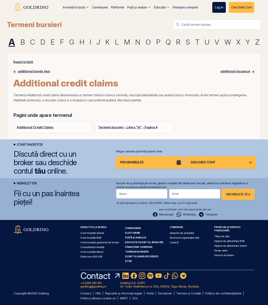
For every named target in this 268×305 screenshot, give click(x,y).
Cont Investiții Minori (92, 251)
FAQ (98, 293)
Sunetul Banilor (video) (141, 256)
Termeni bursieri (34, 24)
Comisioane (100, 7)
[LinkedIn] (125, 276)
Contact (85, 293)
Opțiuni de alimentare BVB (229, 241)
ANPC (124, 298)
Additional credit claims (43, 95)
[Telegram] (183, 276)
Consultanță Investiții (92, 247)
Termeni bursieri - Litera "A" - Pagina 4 (128, 127)
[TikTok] (167, 276)
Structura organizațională (184, 237)
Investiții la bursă (74, 7)
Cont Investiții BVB (90, 237)
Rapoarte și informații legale (123, 293)
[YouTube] (158, 276)
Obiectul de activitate (182, 232)
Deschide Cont (241, 7)
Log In (219, 7)
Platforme (117, 7)
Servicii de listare (224, 255)
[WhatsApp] (175, 276)
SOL (135, 298)
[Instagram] (142, 276)
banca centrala (116, 95)
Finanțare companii (185, 7)
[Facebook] (134, 276)
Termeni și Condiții (188, 293)
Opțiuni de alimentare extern (230, 245)
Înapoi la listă (23, 62)
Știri (128, 261)
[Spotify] (150, 276)
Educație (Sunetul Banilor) (144, 242)
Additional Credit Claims (35, 127)
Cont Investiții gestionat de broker (99, 242)
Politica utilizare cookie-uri (98, 298)
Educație (160, 7)
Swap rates (220, 250)
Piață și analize (137, 7)
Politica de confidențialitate (223, 293)
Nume (123, 193)
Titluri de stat (221, 236)
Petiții (150, 293)
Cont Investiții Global (92, 232)
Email (175, 193)
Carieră (174, 242)
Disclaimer (165, 293)
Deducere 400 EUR (91, 256)
